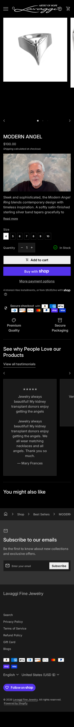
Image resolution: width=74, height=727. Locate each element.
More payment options (37, 281)
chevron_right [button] (69, 120)
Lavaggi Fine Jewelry (23, 593)
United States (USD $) (41, 674)
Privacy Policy (13, 621)
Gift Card (9, 642)
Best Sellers (41, 514)
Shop (20, 514)
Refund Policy (12, 635)
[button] (38, 121)
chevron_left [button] (4, 120)
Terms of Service (14, 628)
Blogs (7, 648)
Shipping (8, 148)
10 (48, 236)
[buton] (11, 674)
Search (8, 615)
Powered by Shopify (16, 703)
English (11, 674)
